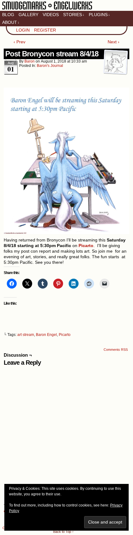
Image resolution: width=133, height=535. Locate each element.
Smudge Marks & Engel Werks (47, 9)
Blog (8, 14)
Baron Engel (46, 335)
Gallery (28, 14)
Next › (113, 41)
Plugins (99, 14)
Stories (73, 14)
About (10, 22)
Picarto (65, 335)
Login (23, 30)
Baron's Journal (50, 65)
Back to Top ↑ (63, 531)
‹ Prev (19, 41)
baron (29, 61)
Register (45, 30)
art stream (25, 335)
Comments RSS (116, 349)
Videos (51, 14)
